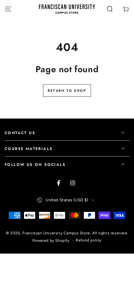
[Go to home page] (67, 9)
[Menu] (8, 9)
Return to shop (67, 90)
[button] (110, 9)
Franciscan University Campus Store (56, 233)
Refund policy (89, 240)
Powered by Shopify (50, 240)
